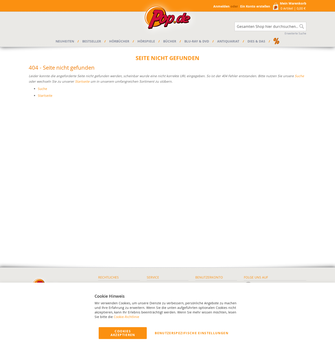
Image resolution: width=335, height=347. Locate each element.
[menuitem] (65, 41)
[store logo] (167, 18)
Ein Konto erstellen (255, 6)
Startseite (82, 81)
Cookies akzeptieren (123, 333)
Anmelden (221, 6)
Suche (299, 76)
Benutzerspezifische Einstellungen (191, 333)
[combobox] (270, 26)
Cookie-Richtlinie (126, 317)
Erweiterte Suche (295, 33)
